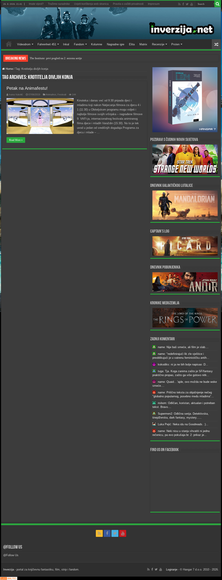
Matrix (143, 44)
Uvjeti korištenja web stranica (91, 3)
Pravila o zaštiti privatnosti (128, 3)
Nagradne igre (115, 44)
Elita (132, 44)
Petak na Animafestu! (27, 88)
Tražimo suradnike (59, 3)
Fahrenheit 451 (47, 44)
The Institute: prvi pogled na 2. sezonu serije (56, 58)
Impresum (154, 3)
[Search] (217, 4)
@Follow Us (12, 547)
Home (9, 43)
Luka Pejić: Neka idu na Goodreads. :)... (183, 424)
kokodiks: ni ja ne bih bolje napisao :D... (183, 364)
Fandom (79, 44)
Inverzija (8, 569)
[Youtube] (191, 4)
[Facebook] (183, 4)
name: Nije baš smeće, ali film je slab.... (183, 347)
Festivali (61, 94)
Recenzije (158, 44)
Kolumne (96, 44)
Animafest (51, 94)
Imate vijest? (36, 3)
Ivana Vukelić (16, 94)
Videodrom (24, 44)
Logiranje (171, 569)
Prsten (175, 44)
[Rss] (179, 4)
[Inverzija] (111, 23)
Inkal (66, 44)
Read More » (16, 140)
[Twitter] (187, 4)
